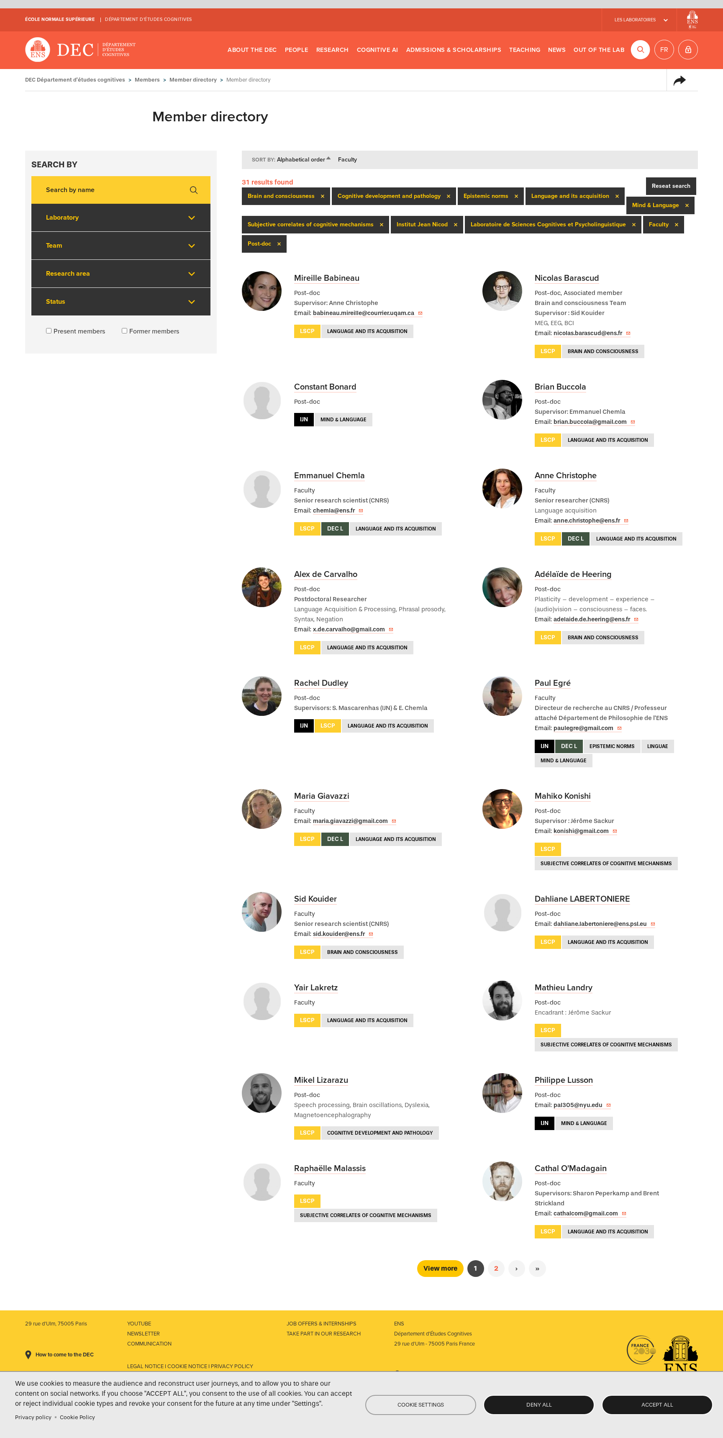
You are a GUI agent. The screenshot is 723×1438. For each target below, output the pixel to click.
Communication (149, 1344)
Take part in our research (324, 1333)
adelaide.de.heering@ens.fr (592, 619)
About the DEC (252, 50)
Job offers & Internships (321, 1323)
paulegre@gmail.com (583, 728)
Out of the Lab (599, 50)
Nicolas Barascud (567, 278)
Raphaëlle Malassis (330, 1169)
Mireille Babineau (326, 278)
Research (332, 50)
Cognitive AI (377, 50)
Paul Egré (553, 683)
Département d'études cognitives (148, 19)
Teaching (524, 50)
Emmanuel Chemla (329, 476)
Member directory (193, 80)
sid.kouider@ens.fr (339, 934)
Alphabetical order (304, 159)
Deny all (539, 1404)
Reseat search (671, 186)
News (557, 50)
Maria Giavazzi (321, 796)
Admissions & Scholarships (454, 50)
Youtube (139, 1323)
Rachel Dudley (321, 683)
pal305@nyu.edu (578, 1105)
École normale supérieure (60, 19)
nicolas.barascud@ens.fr (588, 333)
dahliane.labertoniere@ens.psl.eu (600, 924)
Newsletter (143, 1333)
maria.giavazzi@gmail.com (350, 821)
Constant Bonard (325, 387)
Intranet (688, 49)
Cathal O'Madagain (571, 1169)
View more (440, 1268)
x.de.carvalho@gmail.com (349, 629)
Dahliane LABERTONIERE (582, 899)
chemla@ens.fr (334, 510)
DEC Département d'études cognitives (80, 50)
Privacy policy (33, 1417)
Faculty (347, 159)
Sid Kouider (315, 899)
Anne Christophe (566, 476)
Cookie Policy (77, 1417)
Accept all (657, 1404)
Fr (664, 50)
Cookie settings (420, 1404)
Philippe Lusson (564, 1080)
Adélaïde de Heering (573, 574)
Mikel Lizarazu (321, 1080)
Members (147, 80)
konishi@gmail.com (581, 831)
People (296, 50)
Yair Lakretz (316, 988)
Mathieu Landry (563, 988)
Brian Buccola (560, 387)
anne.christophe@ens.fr (587, 520)
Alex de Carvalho (325, 574)
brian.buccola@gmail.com (590, 422)
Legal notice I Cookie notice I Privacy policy (190, 1366)
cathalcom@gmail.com (586, 1213)
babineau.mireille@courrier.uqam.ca (363, 313)
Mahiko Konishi (563, 796)
